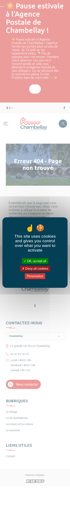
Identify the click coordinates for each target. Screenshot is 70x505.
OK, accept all (36, 261)
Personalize (35, 276)
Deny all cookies (36, 268)
